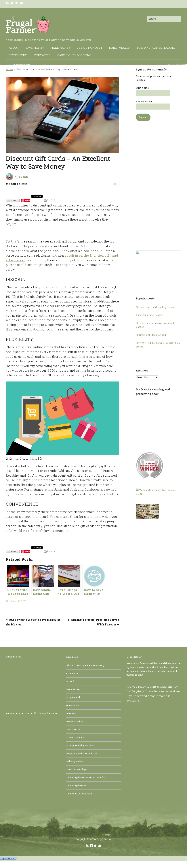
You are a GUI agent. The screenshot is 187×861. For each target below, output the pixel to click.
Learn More (73, 729)
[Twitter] (17, 2)
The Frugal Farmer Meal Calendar (85, 777)
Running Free (13, 656)
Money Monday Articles (80, 745)
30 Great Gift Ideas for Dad (151, 334)
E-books (71, 681)
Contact (41, 55)
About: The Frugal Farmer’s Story (85, 665)
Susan (23, 176)
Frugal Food (73, 697)
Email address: (144, 101)
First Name (142, 87)
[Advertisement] (158, 184)
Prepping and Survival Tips (81, 753)
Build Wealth (119, 48)
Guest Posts (73, 705)
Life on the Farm (75, 737)
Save (27, 200)
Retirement (18, 55)
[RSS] (8, 2)
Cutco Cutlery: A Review (150, 315)
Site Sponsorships (76, 769)
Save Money (35, 48)
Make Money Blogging (74, 55)
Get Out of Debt (89, 48)
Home (9, 69)
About (14, 48)
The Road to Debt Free (79, 793)
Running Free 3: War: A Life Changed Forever (32, 713)
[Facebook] (12, 2)
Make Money (60, 48)
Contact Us (72, 673)
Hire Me (71, 713)
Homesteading (74, 721)
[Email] (21, 2)
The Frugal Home (76, 785)
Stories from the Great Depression (155, 307)
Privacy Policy (74, 761)
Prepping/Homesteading (156, 48)
